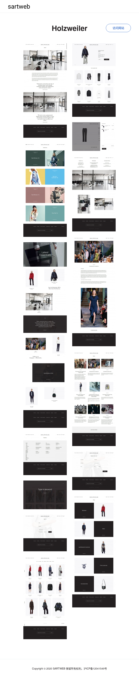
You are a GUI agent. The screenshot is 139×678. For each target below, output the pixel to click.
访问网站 (118, 28)
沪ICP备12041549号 (95, 668)
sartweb (19, 6)
